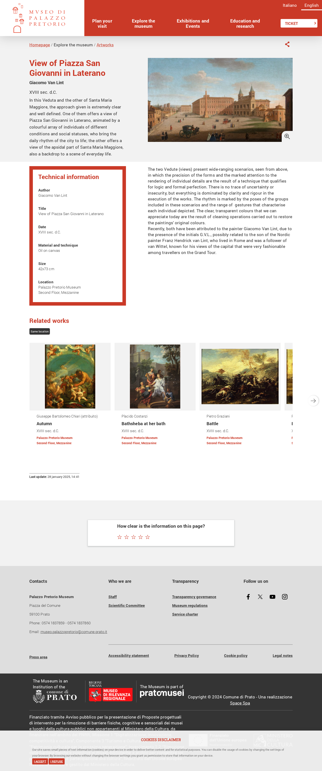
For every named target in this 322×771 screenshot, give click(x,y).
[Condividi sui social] (287, 44)
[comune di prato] (57, 697)
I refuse (56, 761)
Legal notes (283, 655)
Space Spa (240, 703)
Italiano (290, 5)
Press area (38, 657)
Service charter (185, 614)
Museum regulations (190, 605)
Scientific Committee (126, 605)
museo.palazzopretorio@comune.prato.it (74, 631)
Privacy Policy (186, 655)
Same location (40, 331)
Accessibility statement (128, 655)
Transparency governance (194, 596)
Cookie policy (236, 655)
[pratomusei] (162, 694)
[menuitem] (102, 23)
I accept (40, 761)
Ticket (291, 23)
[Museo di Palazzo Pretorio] (42, 18)
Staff (112, 596)
